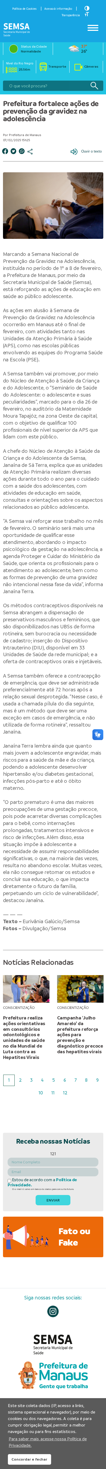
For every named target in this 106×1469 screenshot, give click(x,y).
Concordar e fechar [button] (29, 1459)
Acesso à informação (58, 9)
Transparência (71, 15)
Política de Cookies (24, 9)
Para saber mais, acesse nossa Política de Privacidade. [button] (48, 1442)
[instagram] (53, 1311)
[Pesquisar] (94, 86)
